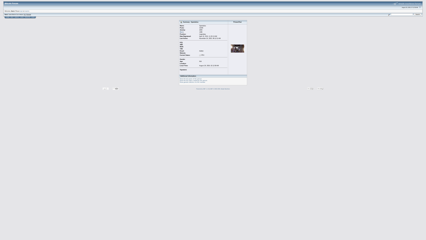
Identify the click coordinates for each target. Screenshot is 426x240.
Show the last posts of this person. (191, 79)
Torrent (29, 14)
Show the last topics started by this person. (194, 80)
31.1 (25, 14)
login (21, 11)
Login (22, 17)
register (27, 11)
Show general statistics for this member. (192, 82)
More (33, 17)
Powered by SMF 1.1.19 (202, 89)
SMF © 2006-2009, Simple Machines (220, 89)
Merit (181, 32)
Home (7, 17)
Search (17, 17)
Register (27, 17)
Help (12, 17)
